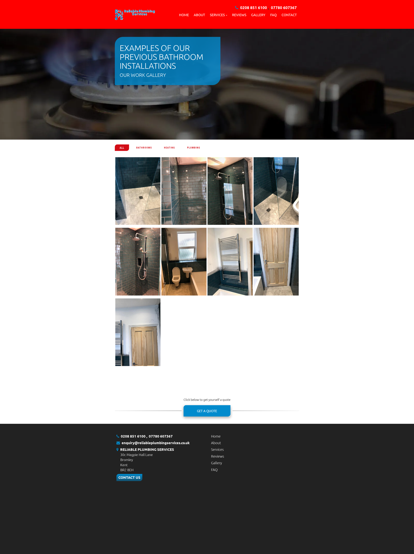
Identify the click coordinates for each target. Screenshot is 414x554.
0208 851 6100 (253, 7)
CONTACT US (129, 477)
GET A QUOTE (207, 411)
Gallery (258, 15)
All (122, 147)
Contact (289, 15)
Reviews (239, 15)
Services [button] (218, 15)
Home (184, 15)
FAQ (273, 15)
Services (217, 449)
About (199, 15)
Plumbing (193, 147)
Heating (169, 147)
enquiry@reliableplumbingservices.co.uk (156, 443)
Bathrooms (144, 147)
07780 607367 (284, 7)
